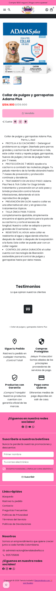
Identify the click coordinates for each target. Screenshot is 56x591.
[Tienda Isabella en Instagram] (26, 427)
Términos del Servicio (14, 519)
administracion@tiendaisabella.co (23, 550)
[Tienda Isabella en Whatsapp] (33, 427)
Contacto (7, 505)
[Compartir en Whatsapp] (32, 16)
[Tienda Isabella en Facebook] (23, 427)
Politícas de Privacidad (15, 515)
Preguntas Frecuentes (14, 510)
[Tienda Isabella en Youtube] (30, 427)
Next (51, 48)
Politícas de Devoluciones (16, 524)
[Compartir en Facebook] (30, 16)
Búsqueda (7, 496)
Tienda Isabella (26, 580)
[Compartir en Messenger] (35, 16)
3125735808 (11, 555)
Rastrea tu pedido (12, 501)
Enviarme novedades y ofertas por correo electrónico (29, 469)
